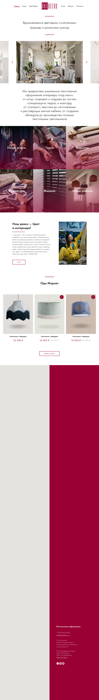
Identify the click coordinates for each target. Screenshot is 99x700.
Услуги (24, 6)
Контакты (79, 6)
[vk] (58, 663)
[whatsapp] (63, 663)
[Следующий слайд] (86, 62)
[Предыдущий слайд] (12, 62)
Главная (16, 6)
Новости (71, 6)
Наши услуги (16, 148)
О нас (63, 6)
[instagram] (60, 663)
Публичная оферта (61, 657)
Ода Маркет (33, 6)
